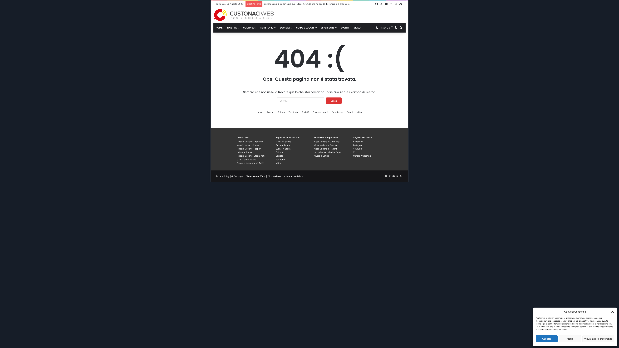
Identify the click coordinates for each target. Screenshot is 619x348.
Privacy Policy (222, 176)
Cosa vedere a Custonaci (326, 141)
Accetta (546, 338)
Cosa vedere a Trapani (325, 148)
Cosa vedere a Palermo (326, 145)
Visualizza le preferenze (598, 338)
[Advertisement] (342, 15)
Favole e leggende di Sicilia (250, 163)
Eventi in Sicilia (283, 148)
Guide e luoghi (305, 27)
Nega (570, 338)
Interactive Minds (294, 176)
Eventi (345, 27)
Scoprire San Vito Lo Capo (327, 152)
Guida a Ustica (321, 156)
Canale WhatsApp (362, 156)
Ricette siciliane (283, 141)
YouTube (357, 148)
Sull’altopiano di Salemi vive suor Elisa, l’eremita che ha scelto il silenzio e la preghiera (306, 4)
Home (219, 27)
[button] (612, 311)
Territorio (267, 27)
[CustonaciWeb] (243, 15)
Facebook (358, 141)
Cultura (248, 27)
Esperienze (327, 27)
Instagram (358, 145)
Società (285, 27)
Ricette (232, 27)
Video (357, 27)
